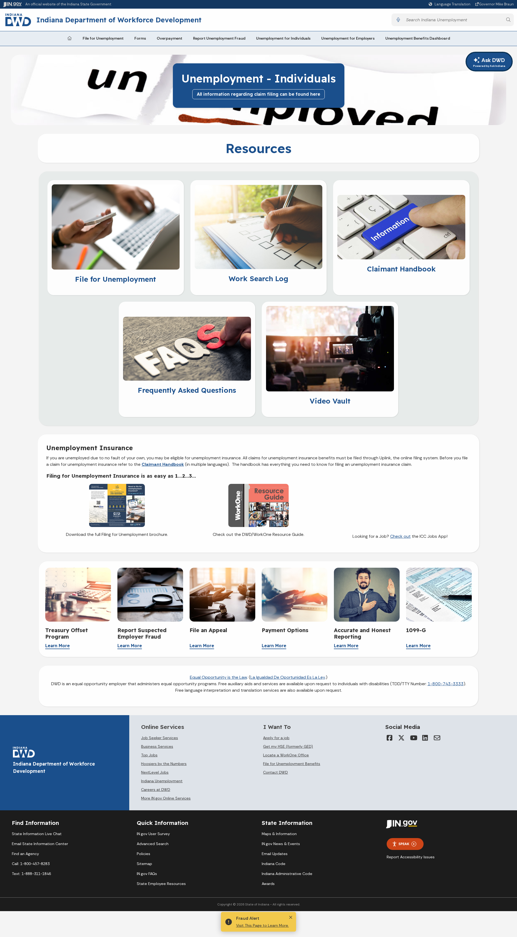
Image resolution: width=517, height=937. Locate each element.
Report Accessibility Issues (411, 857)
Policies (143, 853)
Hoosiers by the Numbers (164, 763)
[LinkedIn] (425, 737)
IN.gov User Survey (153, 833)
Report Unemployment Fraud (219, 38)
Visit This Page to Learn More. (262, 925)
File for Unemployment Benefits (291, 763)
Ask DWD (489, 62)
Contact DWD (275, 772)
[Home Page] (69, 38)
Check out (400, 536)
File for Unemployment (103, 38)
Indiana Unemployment (162, 780)
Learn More (57, 645)
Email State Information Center (40, 843)
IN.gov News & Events (281, 843)
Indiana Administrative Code (287, 873)
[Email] (437, 737)
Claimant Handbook (163, 464)
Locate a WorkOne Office (286, 755)
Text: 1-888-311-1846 (31, 873)
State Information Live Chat (37, 833)
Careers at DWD (155, 789)
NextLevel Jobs (155, 772)
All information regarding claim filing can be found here (258, 94)
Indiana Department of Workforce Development (118, 19)
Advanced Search (153, 843)
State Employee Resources (161, 883)
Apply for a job (276, 737)
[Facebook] (389, 737)
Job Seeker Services (159, 737)
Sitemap (144, 863)
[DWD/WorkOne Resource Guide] (258, 505)
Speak (404, 843)
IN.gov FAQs (147, 873)
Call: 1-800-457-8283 (31, 863)
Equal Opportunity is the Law (218, 677)
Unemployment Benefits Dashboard (417, 38)
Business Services (157, 746)
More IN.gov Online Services (166, 798)
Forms (140, 38)
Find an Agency (25, 853)
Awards (268, 883)
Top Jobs (149, 755)
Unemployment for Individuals (283, 38)
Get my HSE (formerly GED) (288, 746)
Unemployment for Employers (348, 38)
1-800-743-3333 (446, 684)
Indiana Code (273, 863)
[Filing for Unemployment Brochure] (117, 505)
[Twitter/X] (401, 737)
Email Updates (275, 853)
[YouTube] (413, 737)
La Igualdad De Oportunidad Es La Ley (287, 677)
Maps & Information (279, 833)
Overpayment (169, 38)
